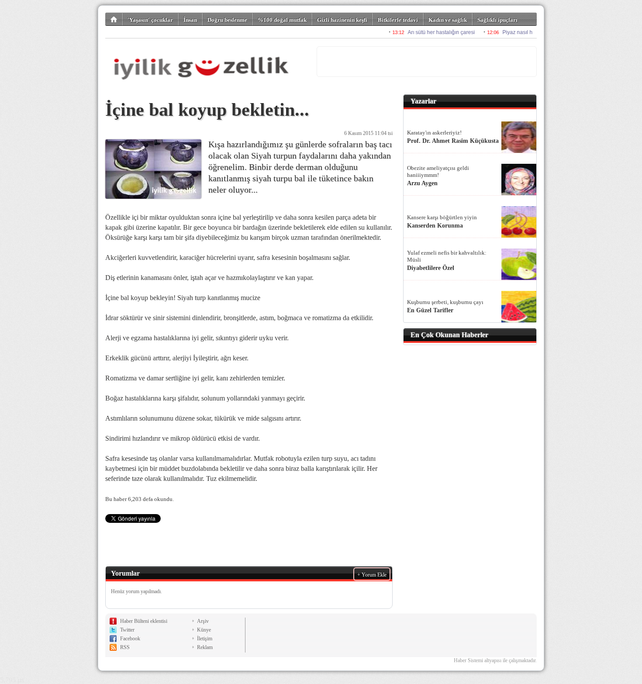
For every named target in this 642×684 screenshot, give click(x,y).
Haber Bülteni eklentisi (143, 621)
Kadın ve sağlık (447, 20)
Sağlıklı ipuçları (497, 20)
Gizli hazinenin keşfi (342, 20)
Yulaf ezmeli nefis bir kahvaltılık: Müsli (447, 256)
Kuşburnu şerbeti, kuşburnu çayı (445, 302)
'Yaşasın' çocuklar (150, 20)
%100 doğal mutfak (282, 20)
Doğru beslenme (227, 20)
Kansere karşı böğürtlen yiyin (442, 217)
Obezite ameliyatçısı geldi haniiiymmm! (438, 171)
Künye (204, 630)
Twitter (127, 630)
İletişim (204, 639)
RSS (125, 647)
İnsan (190, 20)
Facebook (130, 639)
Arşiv (203, 621)
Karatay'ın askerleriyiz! (434, 132)
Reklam (205, 647)
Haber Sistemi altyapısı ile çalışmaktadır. (495, 660)
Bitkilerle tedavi (398, 20)
